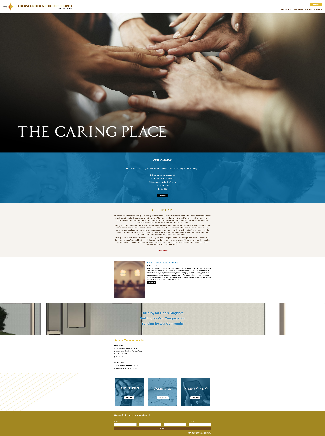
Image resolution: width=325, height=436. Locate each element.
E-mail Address (195, 421)
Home (282, 9)
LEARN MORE (162, 251)
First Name (119, 421)
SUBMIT (162, 428)
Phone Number (168, 421)
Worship (295, 9)
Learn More (162, 195)
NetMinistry (207, 433)
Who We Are (288, 9)
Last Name (144, 421)
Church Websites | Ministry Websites (195, 433)
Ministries (300, 9)
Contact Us (319, 9)
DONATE (316, 4)
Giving (306, 9)
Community (312, 9)
